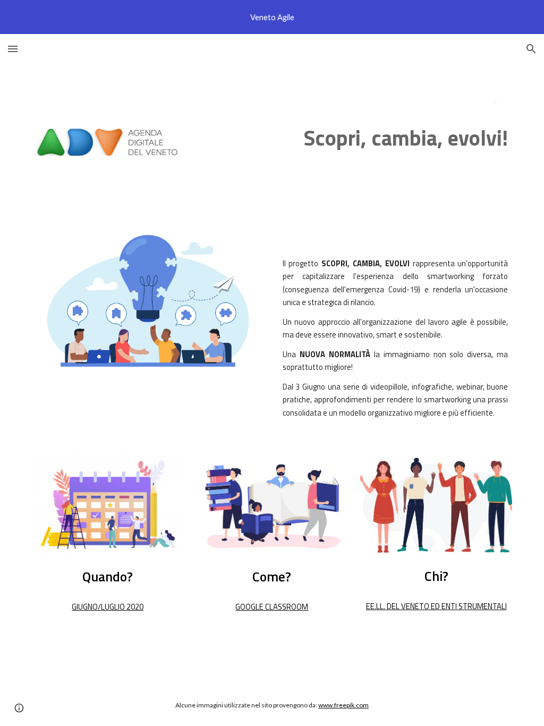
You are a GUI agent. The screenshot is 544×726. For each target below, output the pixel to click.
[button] (13, 48)
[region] (272, 17)
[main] (354, 138)
